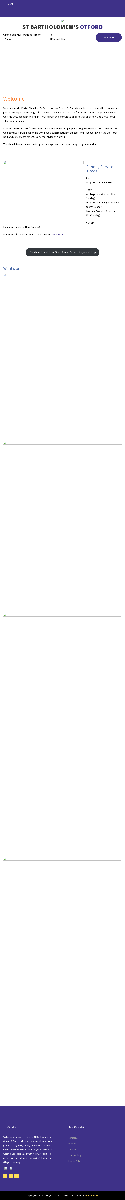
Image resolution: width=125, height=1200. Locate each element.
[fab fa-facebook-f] (56, 13)
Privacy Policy (74, 1161)
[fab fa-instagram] (69, 13)
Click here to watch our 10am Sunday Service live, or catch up (62, 252)
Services (72, 1149)
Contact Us (73, 1137)
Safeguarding (74, 1155)
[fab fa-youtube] (62, 13)
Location (72, 1143)
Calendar (108, 37)
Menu (10, 4)
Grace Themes (91, 1195)
